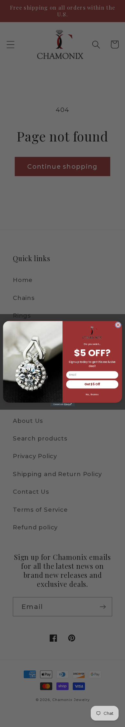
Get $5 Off (92, 384)
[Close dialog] (118, 325)
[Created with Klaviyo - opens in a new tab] (62, 404)
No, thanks (92, 394)
